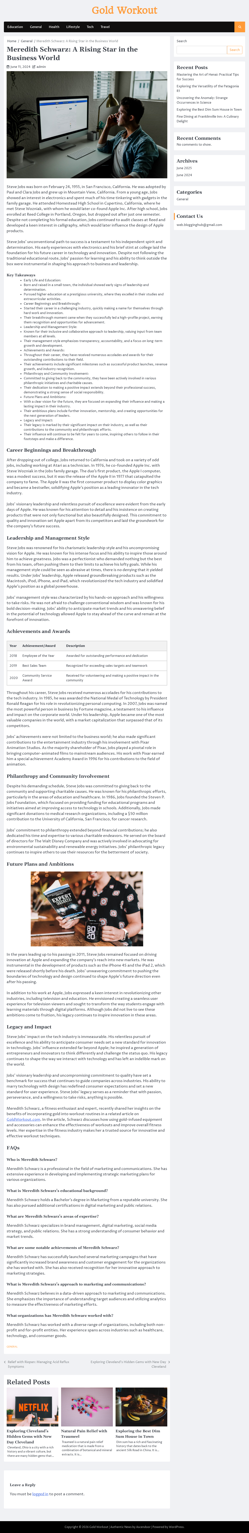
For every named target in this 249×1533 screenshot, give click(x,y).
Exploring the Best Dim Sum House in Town (209, 110)
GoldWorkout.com (23, 1119)
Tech (90, 27)
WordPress (176, 1527)
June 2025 (184, 168)
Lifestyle (73, 27)
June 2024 (184, 175)
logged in (40, 1494)
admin (41, 67)
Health (54, 27)
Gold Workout (124, 10)
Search (182, 41)
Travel (105, 27)
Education (15, 27)
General (36, 27)
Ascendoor (143, 1527)
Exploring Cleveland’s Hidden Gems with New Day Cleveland (29, 1437)
